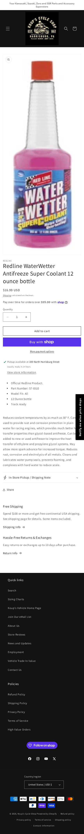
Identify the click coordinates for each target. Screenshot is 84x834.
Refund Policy (16, 694)
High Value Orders (19, 729)
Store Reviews (16, 634)
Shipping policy (63, 819)
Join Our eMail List (19, 617)
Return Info (10, 553)
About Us (14, 625)
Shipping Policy (17, 703)
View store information (21, 372)
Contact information (43, 825)
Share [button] (10, 489)
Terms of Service (18, 720)
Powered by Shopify (47, 813)
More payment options (42, 351)
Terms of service (43, 819)
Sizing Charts (16, 599)
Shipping (7, 295)
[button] (8, 28)
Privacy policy (24, 819)
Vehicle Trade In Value (22, 661)
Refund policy (67, 813)
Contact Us (15, 670)
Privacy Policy (16, 712)
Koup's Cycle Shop (27, 813)
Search (12, 590)
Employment (16, 652)
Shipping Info (12, 527)
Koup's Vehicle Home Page (24, 608)
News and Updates (19, 643)
